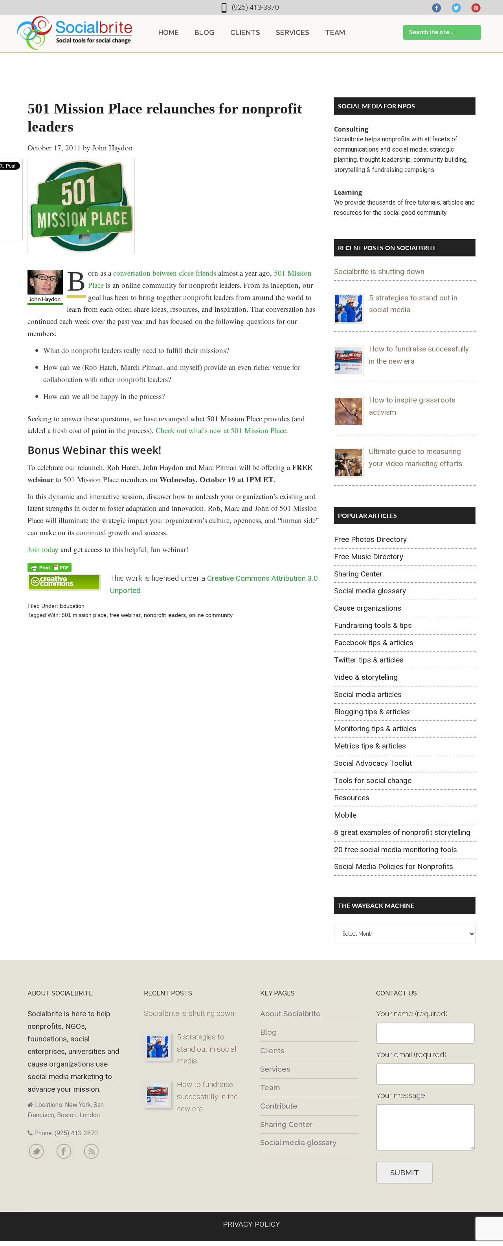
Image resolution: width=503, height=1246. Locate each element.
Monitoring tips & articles (375, 728)
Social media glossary (370, 590)
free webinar (125, 615)
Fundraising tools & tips (373, 625)
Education (72, 606)
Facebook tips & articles (373, 642)
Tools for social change (372, 780)
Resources (351, 797)
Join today (43, 549)
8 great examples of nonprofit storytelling (402, 832)
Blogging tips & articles (372, 711)
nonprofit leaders (165, 615)
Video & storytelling (366, 677)
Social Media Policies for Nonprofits (393, 866)
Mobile (345, 815)
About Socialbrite (290, 1013)
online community (211, 615)
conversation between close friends (164, 273)
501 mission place (84, 615)
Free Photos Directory (370, 539)
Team (270, 1087)
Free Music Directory (368, 556)
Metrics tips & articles (370, 745)
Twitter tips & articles (369, 659)
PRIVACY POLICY (251, 1224)
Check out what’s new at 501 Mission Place (221, 430)
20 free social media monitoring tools (395, 849)
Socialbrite (74, 33)
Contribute (278, 1105)
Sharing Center (358, 573)
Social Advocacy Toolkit (373, 763)
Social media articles (368, 694)
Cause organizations (367, 608)
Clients (272, 1050)
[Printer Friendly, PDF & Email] (50, 567)
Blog (268, 1032)
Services (275, 1069)
